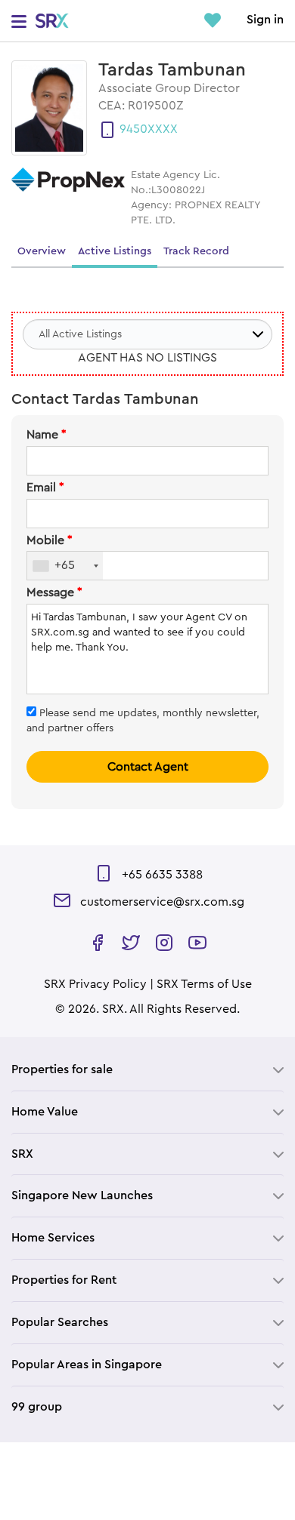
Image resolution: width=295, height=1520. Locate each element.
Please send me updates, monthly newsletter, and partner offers (142, 721)
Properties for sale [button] (62, 1069)
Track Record (196, 251)
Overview (41, 251)
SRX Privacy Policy (95, 984)
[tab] (147, 1070)
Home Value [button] (44, 1112)
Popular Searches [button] (59, 1322)
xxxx (163, 129)
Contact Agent (147, 767)
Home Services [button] (53, 1238)
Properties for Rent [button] (63, 1280)
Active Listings (114, 251)
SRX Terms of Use (204, 984)
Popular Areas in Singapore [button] (86, 1364)
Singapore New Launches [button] (82, 1195)
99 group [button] (36, 1407)
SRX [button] (22, 1154)
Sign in (265, 20)
